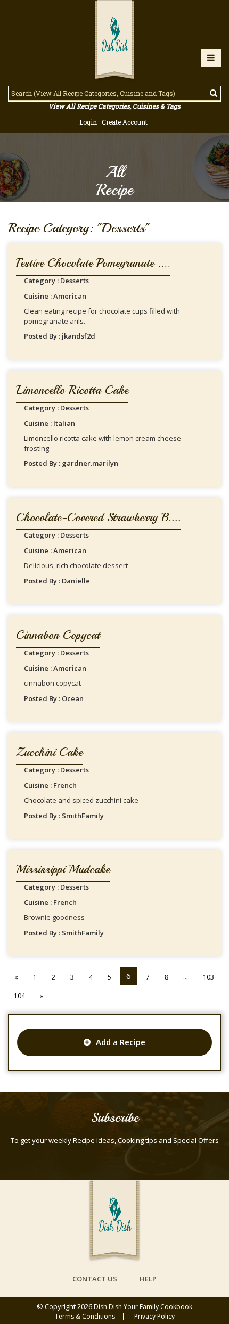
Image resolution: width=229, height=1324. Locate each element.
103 (208, 977)
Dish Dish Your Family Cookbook (143, 1306)
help (148, 1279)
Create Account (125, 122)
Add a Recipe (120, 1042)
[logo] (114, 41)
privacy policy (154, 1316)
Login (88, 122)
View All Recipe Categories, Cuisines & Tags (114, 106)
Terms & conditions (85, 1316)
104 (19, 995)
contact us (94, 1279)
